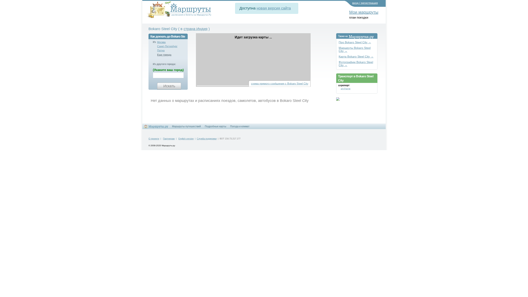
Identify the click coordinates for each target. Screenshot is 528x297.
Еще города (164, 54)
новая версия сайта (274, 8)
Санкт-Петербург (167, 46)
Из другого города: (164, 64)
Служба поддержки (207, 138)
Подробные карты (215, 126)
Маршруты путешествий (186, 126)
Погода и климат (240, 126)
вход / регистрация (365, 3)
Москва (161, 42)
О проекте (153, 138)
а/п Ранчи (345, 88)
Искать (169, 86)
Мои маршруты (363, 12)
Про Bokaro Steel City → (355, 42)
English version (186, 138)
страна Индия (195, 29)
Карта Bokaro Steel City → (356, 56)
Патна (161, 50)
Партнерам (169, 138)
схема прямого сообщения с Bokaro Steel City (279, 83)
